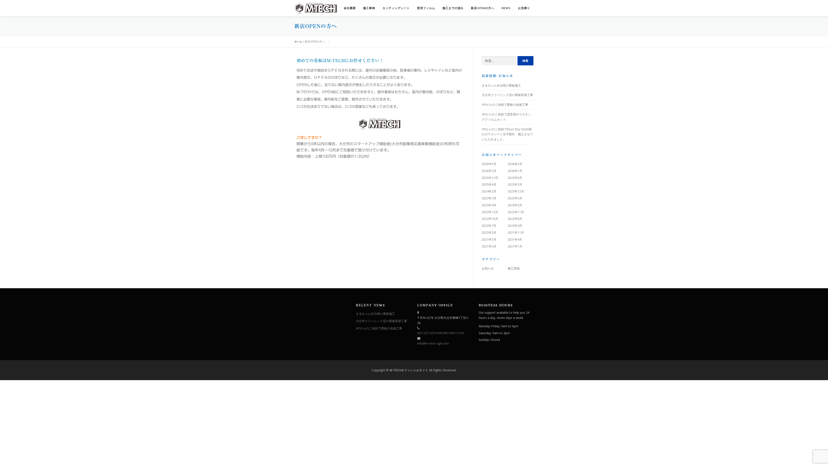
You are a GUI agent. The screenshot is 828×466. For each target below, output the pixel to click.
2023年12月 (516, 191)
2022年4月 (515, 226)
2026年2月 (489, 171)
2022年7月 (489, 226)
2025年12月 (490, 178)
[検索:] (499, 60)
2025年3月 (515, 184)
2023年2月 (515, 205)
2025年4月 (489, 184)
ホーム (298, 41)
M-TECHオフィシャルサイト (409, 370)
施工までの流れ (453, 8)
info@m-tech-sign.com (433, 343)
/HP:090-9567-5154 (450, 333)
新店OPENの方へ (482, 8)
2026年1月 (515, 171)
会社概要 (350, 8)
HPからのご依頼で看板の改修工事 (505, 104)
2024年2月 (489, 191)
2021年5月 (489, 239)
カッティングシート (396, 8)
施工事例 (369, 8)
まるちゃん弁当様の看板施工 (501, 85)
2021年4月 (515, 239)
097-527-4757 (427, 333)
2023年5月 (515, 198)
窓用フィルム (426, 8)
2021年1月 (515, 246)
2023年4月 (489, 205)
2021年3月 (489, 246)
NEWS (506, 8)
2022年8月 (515, 219)
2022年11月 (516, 212)
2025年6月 (515, 178)
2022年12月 (490, 212)
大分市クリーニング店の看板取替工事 (507, 95)
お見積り (524, 8)
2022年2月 (489, 232)
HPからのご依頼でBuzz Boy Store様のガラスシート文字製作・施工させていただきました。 (507, 134)
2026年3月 (515, 164)
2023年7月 (489, 198)
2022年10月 (490, 219)
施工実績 (514, 268)
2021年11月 (516, 232)
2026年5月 (489, 164)
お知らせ (488, 268)
